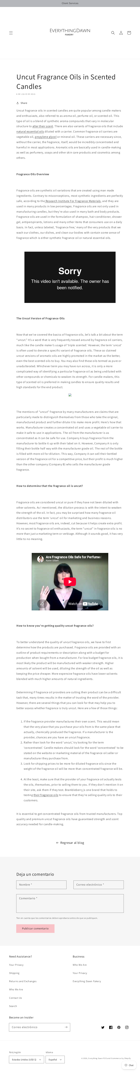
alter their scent (42, 126)
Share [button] (24, 103)
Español (53, 1059)
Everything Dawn (95, 1058)
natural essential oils (30, 131)
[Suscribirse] (66, 1027)
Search (13, 1006)
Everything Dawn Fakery (87, 981)
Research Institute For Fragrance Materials (73, 201)
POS (105, 1058)
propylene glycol (46, 137)
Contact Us (15, 997)
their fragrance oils (46, 795)
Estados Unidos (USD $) (24, 1059)
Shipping (14, 973)
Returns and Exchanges (23, 981)
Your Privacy (16, 964)
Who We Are (16, 989)
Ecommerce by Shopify (121, 1058)
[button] (11, 33)
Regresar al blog (72, 843)
